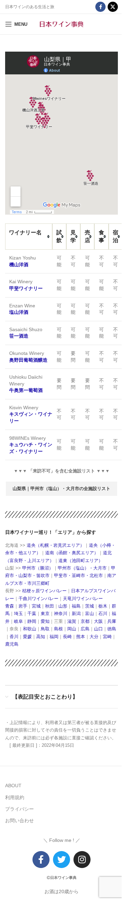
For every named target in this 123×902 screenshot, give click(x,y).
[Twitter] (61, 859)
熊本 (80, 636)
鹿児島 (11, 644)
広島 (85, 628)
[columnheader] (28, 236)
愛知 (45, 621)
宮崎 (107, 636)
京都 (85, 621)
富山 (89, 613)
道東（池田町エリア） (80, 560)
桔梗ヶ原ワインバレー (44, 590)
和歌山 (29, 628)
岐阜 (18, 621)
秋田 (49, 606)
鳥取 (45, 628)
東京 (45, 613)
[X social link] (113, 7)
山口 (98, 628)
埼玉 (18, 613)
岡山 (71, 628)
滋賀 (71, 621)
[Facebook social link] (100, 7)
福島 (76, 606)
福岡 (54, 636)
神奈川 (60, 613)
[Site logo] (61, 23)
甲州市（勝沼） (37, 568)
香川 (14, 636)
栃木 (102, 606)
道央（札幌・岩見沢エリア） (54, 545)
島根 (58, 628)
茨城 (89, 606)
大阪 (98, 621)
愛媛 (27, 636)
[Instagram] (82, 859)
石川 (102, 613)
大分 (94, 636)
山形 (62, 606)
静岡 (31, 621)
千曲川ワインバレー (38, 598)
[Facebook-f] (41, 859)
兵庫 (111, 621)
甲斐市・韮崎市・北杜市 (78, 575)
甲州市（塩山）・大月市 (82, 568)
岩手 (22, 606)
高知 (40, 636)
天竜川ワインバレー (83, 598)
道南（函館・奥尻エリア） (71, 552)
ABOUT (13, 785)
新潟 (76, 613)
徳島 (111, 628)
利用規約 (14, 797)
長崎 (67, 636)
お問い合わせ (19, 820)
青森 (9, 606)
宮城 (36, 606)
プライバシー (19, 809)
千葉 (31, 613)
